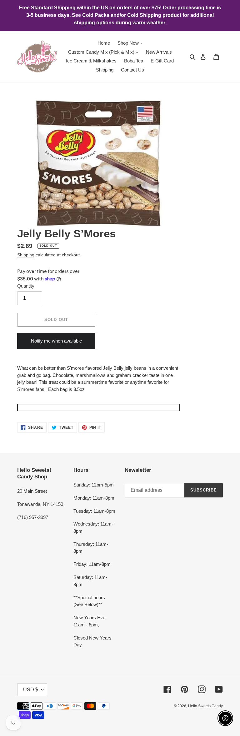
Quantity (25, 286)
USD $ (30, 689)
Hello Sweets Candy (205, 706)
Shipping (25, 254)
